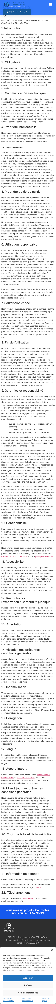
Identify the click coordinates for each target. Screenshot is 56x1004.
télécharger (28, 898)
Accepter (28, 978)
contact (37, 887)
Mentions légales (45, 999)
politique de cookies (44, 556)
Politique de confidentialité (8, 999)
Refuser (28, 985)
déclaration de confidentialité (14, 556)
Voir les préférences (28, 992)
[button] (52, 950)
